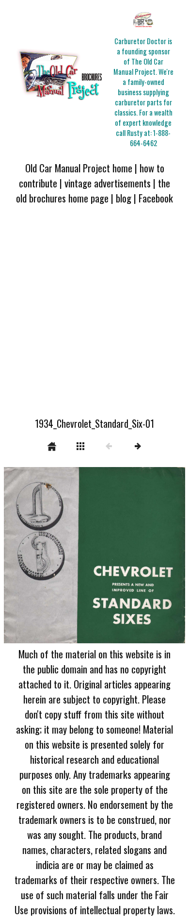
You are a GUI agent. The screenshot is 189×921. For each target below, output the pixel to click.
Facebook (156, 197)
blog (123, 197)
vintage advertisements (107, 182)
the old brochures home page (93, 190)
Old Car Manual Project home (78, 167)
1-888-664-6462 (150, 138)
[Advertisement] (94, 316)
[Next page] (131, 555)
